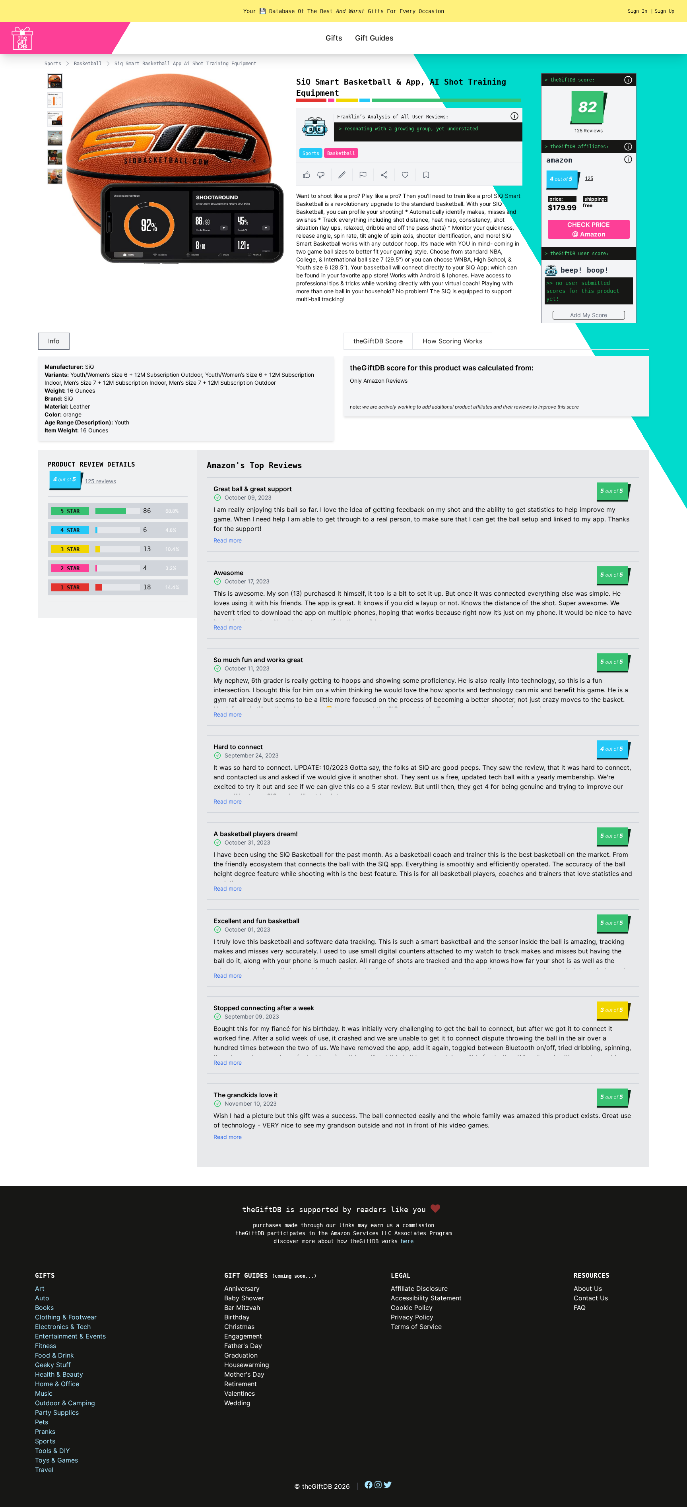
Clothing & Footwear (66, 1317)
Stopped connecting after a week (263, 1008)
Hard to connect (238, 747)
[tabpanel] (186, 398)
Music (43, 1393)
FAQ (580, 1307)
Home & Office (57, 1384)
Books (44, 1307)
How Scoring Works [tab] (452, 341)
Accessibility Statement (426, 1298)
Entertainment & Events (70, 1336)
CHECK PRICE (588, 229)
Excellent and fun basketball (256, 921)
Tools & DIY (52, 1451)
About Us (588, 1288)
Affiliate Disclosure (419, 1288)
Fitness (45, 1346)
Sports (53, 63)
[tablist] (186, 341)
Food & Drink (54, 1355)
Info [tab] (54, 341)
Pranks (45, 1431)
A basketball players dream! (255, 834)
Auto (42, 1298)
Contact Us (591, 1298)
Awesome (228, 573)
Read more (227, 540)
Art (40, 1288)
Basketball (88, 63)
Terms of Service (416, 1327)
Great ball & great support (252, 489)
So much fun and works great (258, 660)
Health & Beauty (59, 1374)
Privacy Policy (412, 1317)
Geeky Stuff (53, 1365)
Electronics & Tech (63, 1327)
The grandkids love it (245, 1095)
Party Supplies (57, 1412)
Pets (41, 1422)
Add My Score (588, 315)
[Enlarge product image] (55, 81)
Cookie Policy (412, 1307)
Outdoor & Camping (65, 1403)
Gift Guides (374, 38)
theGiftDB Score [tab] (378, 341)
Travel (44, 1470)
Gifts (334, 38)
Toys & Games (56, 1460)
